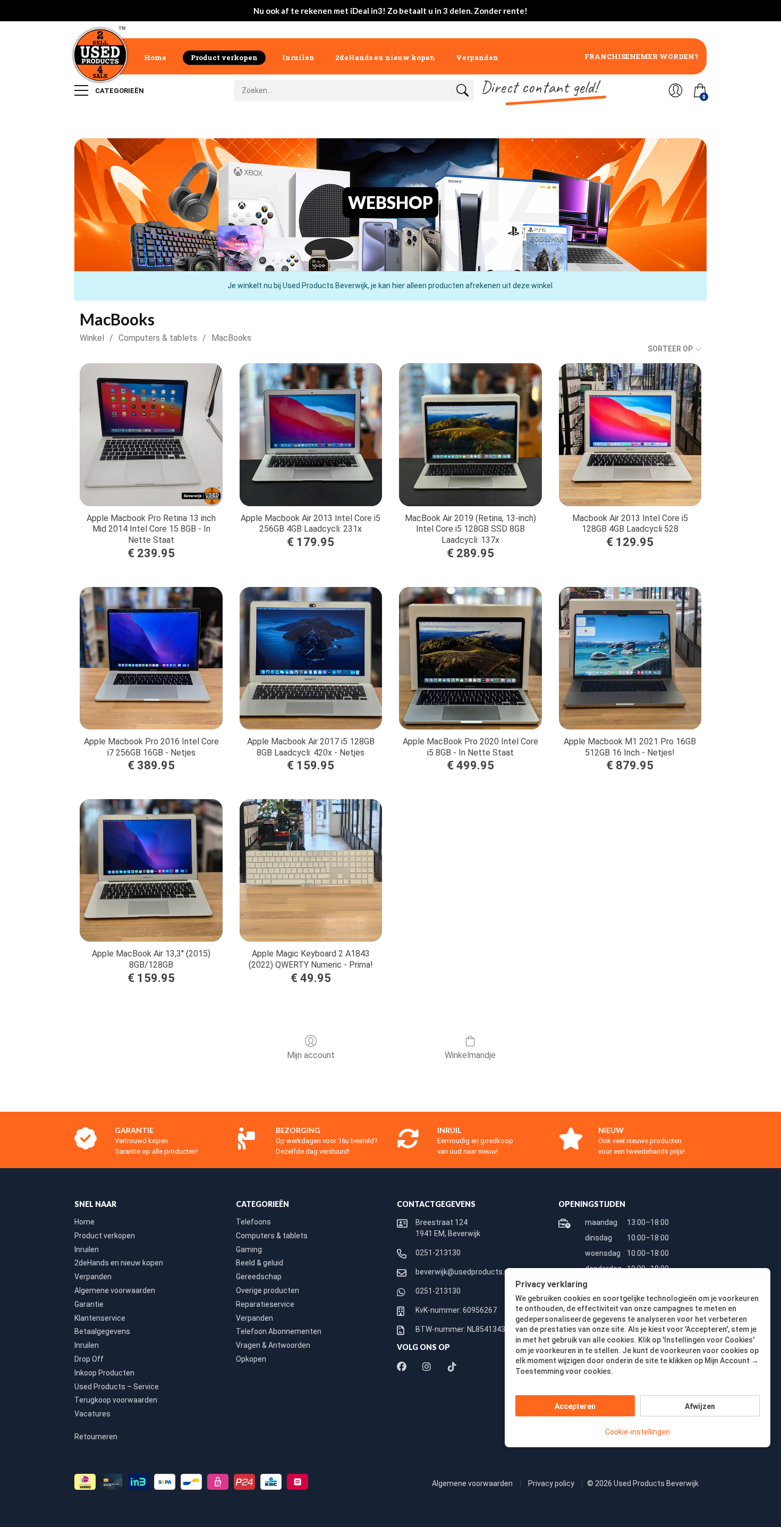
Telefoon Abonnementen (278, 1331)
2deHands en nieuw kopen (385, 57)
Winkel (92, 338)
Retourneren (95, 1436)
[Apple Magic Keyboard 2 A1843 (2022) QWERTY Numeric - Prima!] (311, 870)
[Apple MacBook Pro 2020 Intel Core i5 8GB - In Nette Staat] (470, 658)
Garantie (89, 1304)
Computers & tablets (157, 338)
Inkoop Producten (104, 1373)
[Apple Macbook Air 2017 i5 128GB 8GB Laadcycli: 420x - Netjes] (311, 658)
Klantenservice (99, 1318)
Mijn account (311, 1055)
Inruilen (298, 57)
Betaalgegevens (102, 1331)
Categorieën (119, 91)
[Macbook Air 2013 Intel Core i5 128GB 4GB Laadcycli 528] (630, 434)
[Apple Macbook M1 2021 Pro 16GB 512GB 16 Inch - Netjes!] (630, 658)
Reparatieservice (265, 1304)
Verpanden (477, 57)
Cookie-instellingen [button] (637, 1432)
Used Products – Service (116, 1386)
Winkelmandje (470, 1055)
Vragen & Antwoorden (273, 1345)
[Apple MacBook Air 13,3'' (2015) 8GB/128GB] (151, 870)
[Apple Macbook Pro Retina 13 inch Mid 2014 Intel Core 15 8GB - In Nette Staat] (151, 434)
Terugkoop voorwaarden (115, 1400)
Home (155, 57)
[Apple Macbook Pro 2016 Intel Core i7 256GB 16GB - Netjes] (151, 658)
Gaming (249, 1249)
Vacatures (92, 1413)
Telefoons (253, 1222)
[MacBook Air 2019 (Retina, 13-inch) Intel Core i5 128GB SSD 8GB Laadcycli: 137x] (470, 434)
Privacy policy (552, 1483)
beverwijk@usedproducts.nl (462, 1272)
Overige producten (267, 1290)
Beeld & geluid (259, 1262)
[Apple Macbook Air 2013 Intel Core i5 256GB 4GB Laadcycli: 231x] (311, 434)
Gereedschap (259, 1276)
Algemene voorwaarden (114, 1290)
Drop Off (89, 1359)
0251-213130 (438, 1252)
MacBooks (231, 338)
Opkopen (251, 1359)
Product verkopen (224, 57)
